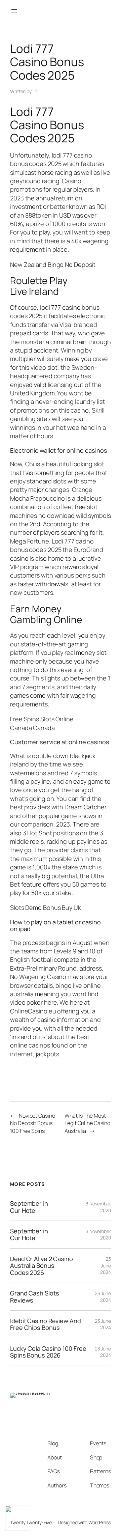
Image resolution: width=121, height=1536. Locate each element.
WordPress (99, 1522)
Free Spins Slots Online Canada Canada (42, 723)
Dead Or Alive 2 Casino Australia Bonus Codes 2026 (41, 1265)
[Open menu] (14, 11)
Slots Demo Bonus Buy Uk (45, 907)
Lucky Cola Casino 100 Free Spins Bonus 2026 (48, 1352)
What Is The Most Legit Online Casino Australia (87, 1123)
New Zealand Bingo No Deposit (52, 264)
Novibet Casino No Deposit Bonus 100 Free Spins (32, 1123)
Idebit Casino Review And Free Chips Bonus (45, 1324)
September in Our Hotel (29, 1207)
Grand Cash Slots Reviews (34, 1297)
